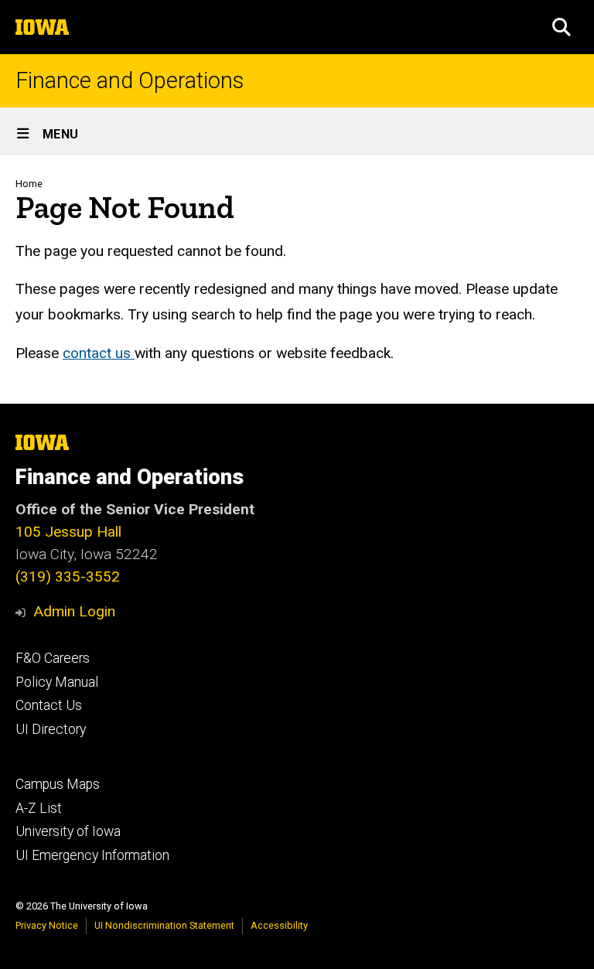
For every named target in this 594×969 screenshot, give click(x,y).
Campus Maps (57, 784)
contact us (99, 353)
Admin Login (74, 611)
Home (29, 183)
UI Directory (50, 729)
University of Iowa (68, 831)
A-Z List (38, 808)
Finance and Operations (129, 81)
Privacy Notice (46, 925)
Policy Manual (56, 682)
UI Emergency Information (92, 855)
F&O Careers (52, 658)
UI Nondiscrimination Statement (164, 925)
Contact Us (48, 705)
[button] (561, 27)
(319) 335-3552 (67, 576)
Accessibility (279, 925)
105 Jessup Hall (68, 532)
